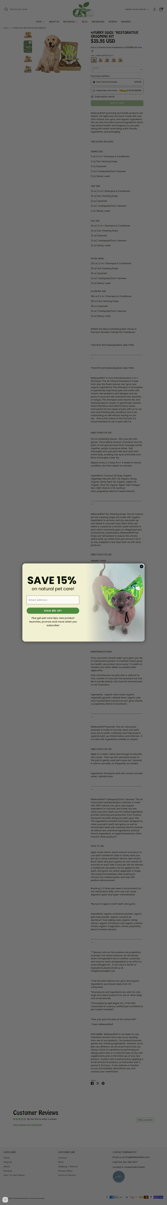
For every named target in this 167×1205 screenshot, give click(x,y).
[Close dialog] (141, 566)
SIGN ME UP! (53, 610)
